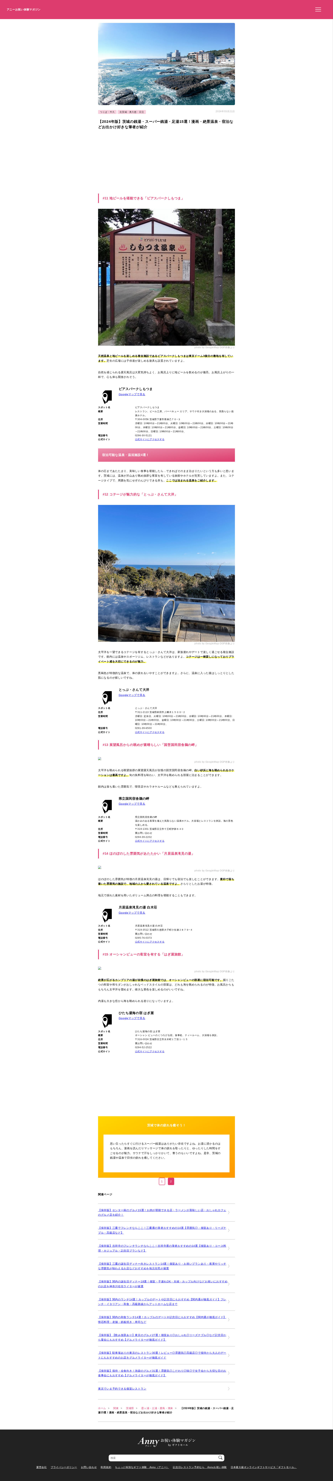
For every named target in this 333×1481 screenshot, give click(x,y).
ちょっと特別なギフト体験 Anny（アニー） (142, 1467)
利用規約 (106, 1467)
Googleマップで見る (132, 394)
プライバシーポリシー (64, 1467)
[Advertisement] (130, 161)
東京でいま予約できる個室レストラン (122, 1388)
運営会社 (41, 1467)
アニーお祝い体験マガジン (24, 9)
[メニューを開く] (317, 10)
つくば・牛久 (107, 112)
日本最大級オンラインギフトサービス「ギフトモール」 (264, 1467)
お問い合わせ (89, 1467)
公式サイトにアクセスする (150, 439)
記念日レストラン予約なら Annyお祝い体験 (200, 1467)
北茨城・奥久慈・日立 (131, 112)
